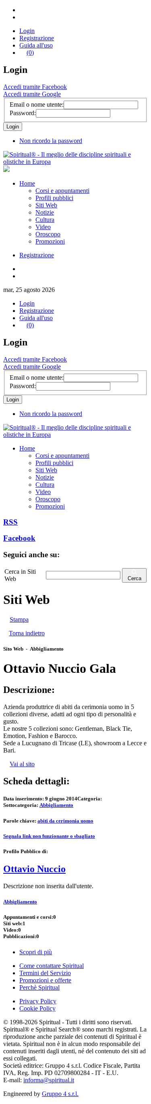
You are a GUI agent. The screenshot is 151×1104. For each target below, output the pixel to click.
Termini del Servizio (45, 973)
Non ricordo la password (50, 140)
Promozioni (50, 241)
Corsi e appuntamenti (62, 190)
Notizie (44, 212)
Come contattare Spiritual (51, 965)
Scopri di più (35, 952)
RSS (10, 522)
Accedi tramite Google (32, 94)
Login (27, 30)
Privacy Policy (37, 1001)
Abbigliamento (56, 805)
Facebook (19, 538)
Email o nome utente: (37, 104)
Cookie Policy (37, 1008)
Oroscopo (47, 234)
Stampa (19, 619)
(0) (30, 52)
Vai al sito (22, 764)
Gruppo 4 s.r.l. (60, 1093)
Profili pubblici (54, 197)
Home (27, 183)
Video (43, 226)
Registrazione (36, 38)
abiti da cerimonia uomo (65, 821)
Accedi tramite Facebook (35, 86)
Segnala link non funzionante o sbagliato (49, 836)
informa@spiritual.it (48, 1080)
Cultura (44, 219)
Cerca (134, 578)
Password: (23, 113)
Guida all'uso (36, 45)
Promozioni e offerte (45, 980)
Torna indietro (27, 633)
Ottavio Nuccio (34, 869)
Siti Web (46, 205)
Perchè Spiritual (39, 987)
